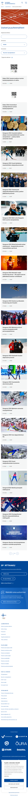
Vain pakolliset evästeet (14, 784)
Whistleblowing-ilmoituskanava (8, 719)
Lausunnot (3, 634)
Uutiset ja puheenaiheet (6, 626)
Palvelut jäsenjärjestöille (6, 647)
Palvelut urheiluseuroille (6, 650)
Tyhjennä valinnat (5, 57)
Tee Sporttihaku (7, 578)
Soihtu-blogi (4, 629)
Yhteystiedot (4, 695)
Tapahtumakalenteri (5, 637)
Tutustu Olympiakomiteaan (7, 693)
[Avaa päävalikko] (26, 3)
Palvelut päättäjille (5, 658)
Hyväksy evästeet (14, 780)
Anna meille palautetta (6, 717)
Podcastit (3, 631)
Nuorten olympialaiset (6, 677)
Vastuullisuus (4, 698)
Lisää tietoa (6, 776)
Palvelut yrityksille (5, 661)
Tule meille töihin (4, 706)
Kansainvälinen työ (5, 703)
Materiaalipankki (5, 714)
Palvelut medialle (5, 663)
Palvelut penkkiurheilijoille (7, 666)
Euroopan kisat (4, 685)
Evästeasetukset (14, 787)
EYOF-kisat (3, 679)
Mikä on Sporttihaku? (7, 583)
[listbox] (14, 45)
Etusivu (2, 6)
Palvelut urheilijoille (5, 653)
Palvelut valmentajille (6, 655)
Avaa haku (22, 2)
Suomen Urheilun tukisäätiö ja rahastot (10, 709)
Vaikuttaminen (4, 701)
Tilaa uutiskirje (4, 639)
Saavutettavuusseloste (14, 792)
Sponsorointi (4, 711)
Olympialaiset (4, 674)
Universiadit (3, 682)
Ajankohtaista (8, 6)
